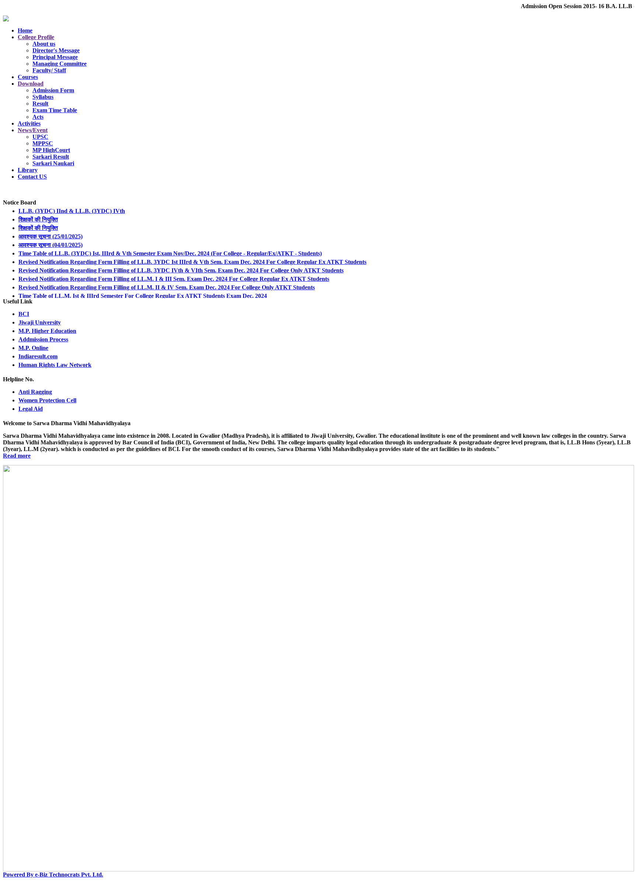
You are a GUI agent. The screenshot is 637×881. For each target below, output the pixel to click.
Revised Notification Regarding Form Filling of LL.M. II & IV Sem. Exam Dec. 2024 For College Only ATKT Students (166, 279)
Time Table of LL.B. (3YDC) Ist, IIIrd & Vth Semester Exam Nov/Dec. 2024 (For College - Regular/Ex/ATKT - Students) (170, 245)
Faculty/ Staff (49, 70)
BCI (23, 314)
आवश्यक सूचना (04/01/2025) (50, 237)
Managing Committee (59, 64)
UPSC (40, 137)
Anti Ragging (35, 392)
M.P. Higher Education (47, 331)
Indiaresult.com (38, 356)
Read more (17, 455)
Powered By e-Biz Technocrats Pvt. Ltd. (53, 874)
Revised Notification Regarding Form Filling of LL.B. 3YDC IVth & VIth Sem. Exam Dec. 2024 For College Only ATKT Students (181, 262)
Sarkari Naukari (53, 163)
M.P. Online (33, 348)
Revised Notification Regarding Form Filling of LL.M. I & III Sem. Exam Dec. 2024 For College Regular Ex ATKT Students (173, 271)
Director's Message (56, 50)
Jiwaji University (39, 322)
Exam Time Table (54, 110)
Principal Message (55, 57)
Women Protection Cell (47, 400)
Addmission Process (43, 339)
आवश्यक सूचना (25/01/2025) (50, 228)
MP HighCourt (51, 150)
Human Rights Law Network (54, 365)
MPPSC (42, 143)
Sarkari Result (50, 157)
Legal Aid (30, 409)
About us (43, 44)
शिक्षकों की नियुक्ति (38, 211)
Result (40, 103)
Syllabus (42, 97)
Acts (37, 117)
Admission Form (53, 90)
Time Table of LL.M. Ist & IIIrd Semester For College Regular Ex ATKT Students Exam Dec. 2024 (142, 288)
